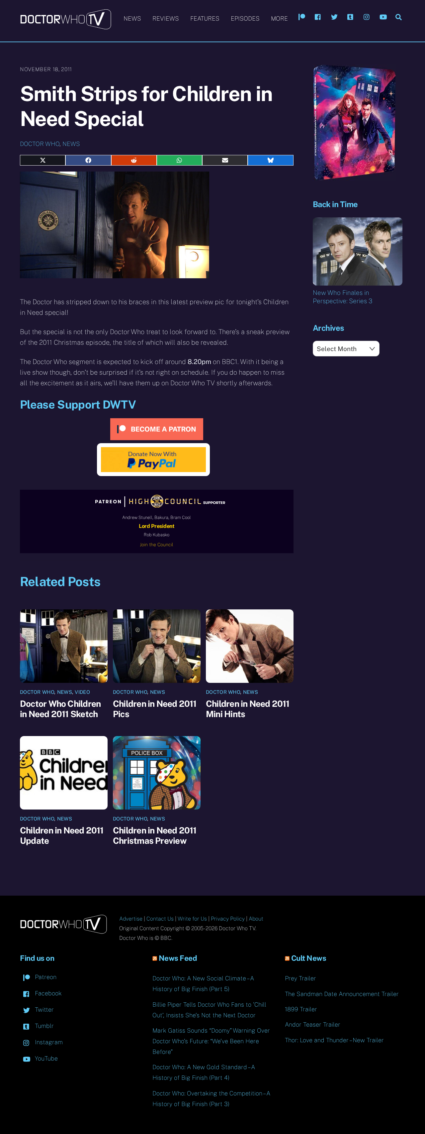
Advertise (130, 919)
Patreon (44, 976)
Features (204, 18)
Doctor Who (39, 143)
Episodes (245, 18)
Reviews (165, 18)
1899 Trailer (301, 1009)
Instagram (48, 1042)
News (132, 18)
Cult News (308, 958)
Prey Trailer (300, 978)
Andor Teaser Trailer (312, 1024)
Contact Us (160, 919)
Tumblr (43, 1025)
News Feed (178, 958)
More (279, 18)
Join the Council (156, 544)
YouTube (45, 1058)
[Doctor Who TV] (65, 26)
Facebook (47, 993)
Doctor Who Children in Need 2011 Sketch (60, 708)
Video (82, 692)
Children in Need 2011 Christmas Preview (155, 835)
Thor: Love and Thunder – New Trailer (334, 1040)
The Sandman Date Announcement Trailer (342, 993)
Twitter (43, 1009)
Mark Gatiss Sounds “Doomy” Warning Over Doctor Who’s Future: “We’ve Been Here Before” (211, 1041)
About (256, 919)
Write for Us (192, 919)
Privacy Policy (228, 919)
